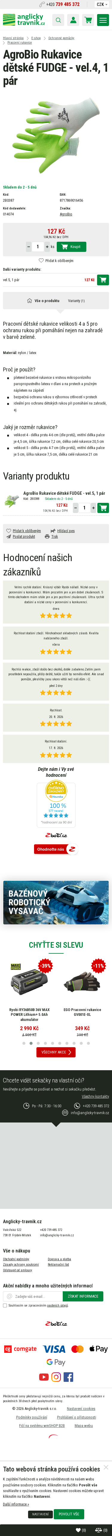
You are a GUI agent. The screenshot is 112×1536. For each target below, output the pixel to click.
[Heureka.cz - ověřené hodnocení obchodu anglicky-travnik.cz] (56, 804)
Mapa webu (84, 1425)
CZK (100, 4)
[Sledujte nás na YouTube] (44, 1380)
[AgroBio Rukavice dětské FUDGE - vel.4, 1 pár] (56, 134)
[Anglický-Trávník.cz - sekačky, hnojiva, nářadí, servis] (24, 24)
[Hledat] (58, 20)
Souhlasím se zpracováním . (39, 1305)
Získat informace (83, 1296)
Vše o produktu (47, 300)
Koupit (75, 246)
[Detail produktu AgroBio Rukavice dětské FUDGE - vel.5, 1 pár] (12, 501)
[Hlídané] (99, 1530)
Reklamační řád (58, 1265)
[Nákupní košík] (88, 20)
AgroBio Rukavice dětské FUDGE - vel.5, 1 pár (64, 493)
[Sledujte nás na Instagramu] (56, 1380)
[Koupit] (103, 280)
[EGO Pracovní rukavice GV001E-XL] (82, 982)
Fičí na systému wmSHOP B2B (42, 1425)
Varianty (76, 300)
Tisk (54, 536)
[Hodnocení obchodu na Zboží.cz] (56, 849)
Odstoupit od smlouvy (17, 1270)
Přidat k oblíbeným (59, 260)
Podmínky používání (31, 1417)
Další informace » (16, 1504)
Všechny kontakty (95, 1096)
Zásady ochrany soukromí (21, 1265)
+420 (62, 4)
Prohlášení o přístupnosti (76, 1417)
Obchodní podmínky (16, 1259)
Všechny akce (54, 1052)
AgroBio (66, 214)
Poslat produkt (24, 536)
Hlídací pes (66, 531)
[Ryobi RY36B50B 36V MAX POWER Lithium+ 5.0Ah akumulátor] (29, 982)
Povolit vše (69, 1514)
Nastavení (40, 1514)
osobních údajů (57, 1305)
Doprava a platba (59, 1259)
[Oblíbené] (79, 1530)
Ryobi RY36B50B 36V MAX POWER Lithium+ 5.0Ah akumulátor (29, 1014)
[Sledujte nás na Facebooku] (68, 1380)
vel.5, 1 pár (11, 280)
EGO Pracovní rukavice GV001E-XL (82, 1012)
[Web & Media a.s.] (53, 1437)
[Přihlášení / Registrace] (73, 20)
